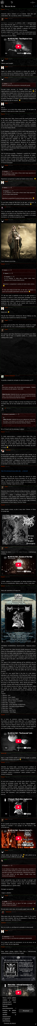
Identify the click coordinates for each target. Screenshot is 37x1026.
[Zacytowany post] (11, 84)
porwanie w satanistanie (9, 414)
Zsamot (5, 83)
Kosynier (6, 171)
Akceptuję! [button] (26, 1010)
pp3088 (5, 901)
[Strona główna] (2, 2)
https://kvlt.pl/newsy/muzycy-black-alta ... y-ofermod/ (14, 471)
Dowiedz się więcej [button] (10, 1023)
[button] (33, 6)
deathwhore (6, 936)
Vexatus (5, 187)
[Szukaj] (2, 6)
